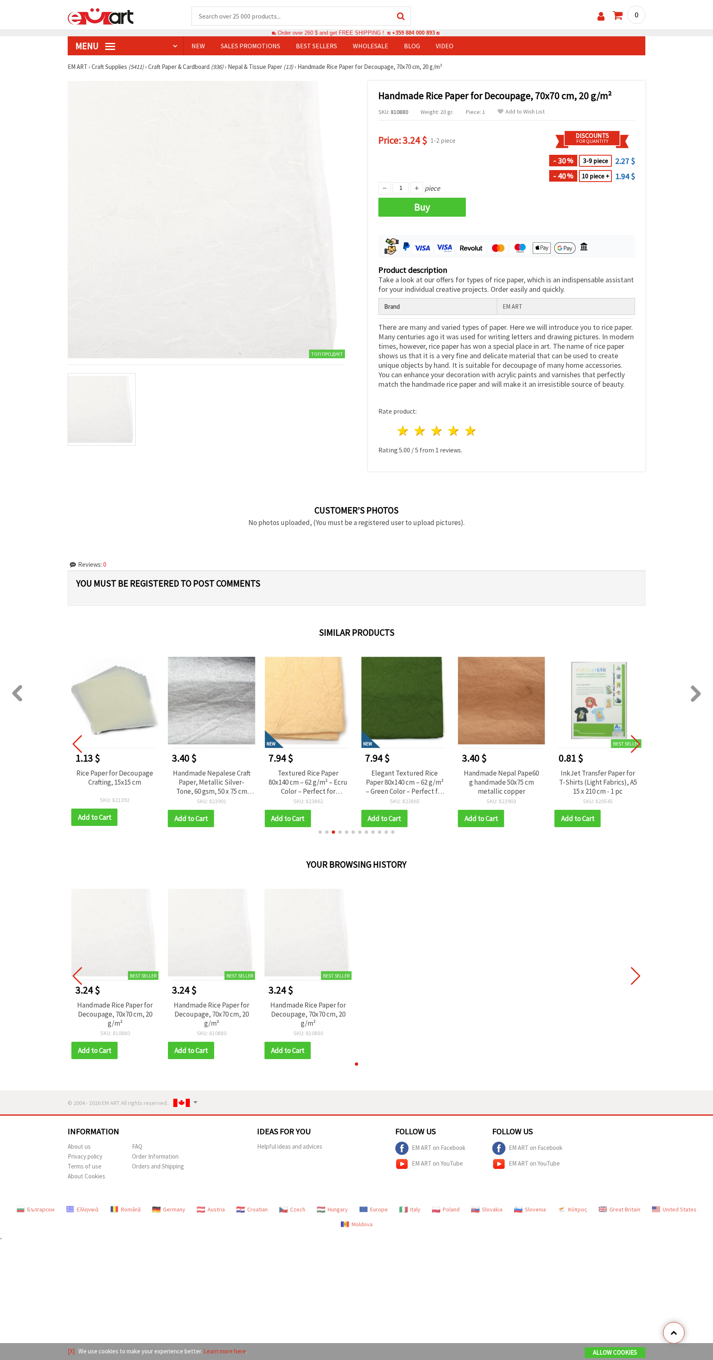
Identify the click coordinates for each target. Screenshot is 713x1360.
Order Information (155, 1156)
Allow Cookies (615, 1352)
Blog (412, 46)
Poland (451, 1209)
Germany (174, 1209)
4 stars (453, 430)
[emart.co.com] (101, 15)
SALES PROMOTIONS (250, 46)
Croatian (257, 1209)
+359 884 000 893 (413, 33)
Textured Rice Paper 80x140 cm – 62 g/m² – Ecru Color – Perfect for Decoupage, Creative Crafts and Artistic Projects (308, 782)
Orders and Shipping (158, 1166)
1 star (403, 430)
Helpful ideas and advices (289, 1146)
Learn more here (224, 1351)
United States (679, 1209)
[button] (320, 832)
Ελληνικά (88, 1209)
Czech (297, 1209)
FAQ (137, 1146)
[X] (71, 1351)
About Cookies (86, 1176)
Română (131, 1209)
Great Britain (624, 1209)
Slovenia (535, 1209)
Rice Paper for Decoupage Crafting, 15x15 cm (114, 778)
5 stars (470, 430)
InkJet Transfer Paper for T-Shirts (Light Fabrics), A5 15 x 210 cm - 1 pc (598, 782)
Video (444, 46)
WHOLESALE (370, 46)
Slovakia (492, 1209)
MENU (88, 46)
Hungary (338, 1209)
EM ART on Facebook (438, 1148)
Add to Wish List (525, 112)
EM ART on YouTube (437, 1163)
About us (79, 1146)
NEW (198, 46)
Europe (379, 1209)
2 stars (420, 430)
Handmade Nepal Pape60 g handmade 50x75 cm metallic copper (501, 782)
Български (40, 1209)
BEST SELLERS (316, 46)
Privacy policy (85, 1156)
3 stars (437, 430)
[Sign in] (600, 16)
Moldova (362, 1224)
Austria (216, 1209)
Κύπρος (577, 1209)
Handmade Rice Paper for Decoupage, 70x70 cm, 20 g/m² (115, 1014)
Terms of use (85, 1166)
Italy (415, 1209)
